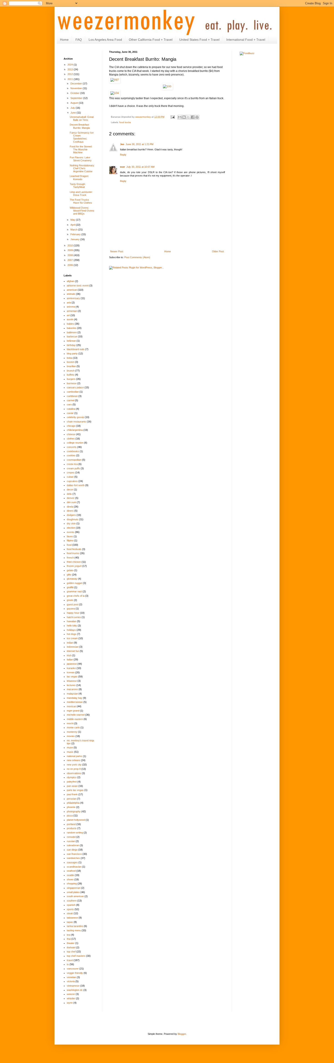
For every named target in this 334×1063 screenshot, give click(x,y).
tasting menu (74, 930)
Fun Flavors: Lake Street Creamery (81, 159)
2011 (70, 79)
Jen (122, 144)
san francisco (74, 854)
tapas (70, 922)
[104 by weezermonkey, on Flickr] (114, 93)
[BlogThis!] (184, 117)
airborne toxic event (78, 285)
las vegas (72, 676)
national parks (74, 756)
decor (70, 489)
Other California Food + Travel (150, 39)
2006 (70, 265)
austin (70, 319)
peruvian (71, 798)
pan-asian (72, 786)
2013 (70, 69)
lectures (71, 685)
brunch (71, 370)
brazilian (71, 366)
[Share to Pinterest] (197, 117)
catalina (71, 408)
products (72, 828)
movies (71, 736)
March (74, 229)
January (75, 239)
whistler (71, 998)
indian (70, 642)
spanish (71, 905)
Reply (123, 154)
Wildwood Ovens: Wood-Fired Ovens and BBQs (82, 210)
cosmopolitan (74, 459)
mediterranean (75, 702)
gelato (70, 570)
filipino (70, 540)
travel (70, 960)
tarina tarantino (75, 926)
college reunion (75, 442)
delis (69, 493)
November (76, 88)
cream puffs (73, 468)
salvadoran (73, 845)
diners (70, 510)
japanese (72, 663)
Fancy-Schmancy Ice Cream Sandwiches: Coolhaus (82, 137)
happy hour (73, 612)
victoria (71, 981)
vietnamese (73, 985)
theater (71, 943)
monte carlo (73, 727)
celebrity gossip (75, 417)
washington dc (75, 990)
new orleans (73, 760)
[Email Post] (172, 117)
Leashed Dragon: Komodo (79, 177)
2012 (70, 74)
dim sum (71, 502)
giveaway (72, 578)
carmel (70, 400)
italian (70, 659)
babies (70, 323)
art (68, 315)
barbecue (72, 336)
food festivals (74, 549)
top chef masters (76, 955)
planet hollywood (76, 819)
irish (69, 655)
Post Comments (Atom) (137, 257)
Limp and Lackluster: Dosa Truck (81, 193)
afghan (70, 281)
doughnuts (72, 519)
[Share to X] (188, 117)
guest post (72, 604)
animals (71, 294)
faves (70, 536)
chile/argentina (75, 430)
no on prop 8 (74, 769)
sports (70, 909)
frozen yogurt (74, 566)
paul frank (72, 794)
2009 (70, 250)
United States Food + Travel (199, 39)
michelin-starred (76, 714)
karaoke (71, 668)
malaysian (72, 693)
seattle (70, 875)
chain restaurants (76, 421)
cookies (71, 455)
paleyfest (72, 781)
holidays (71, 630)
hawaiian (71, 621)
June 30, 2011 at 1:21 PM (139, 144)
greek (70, 600)
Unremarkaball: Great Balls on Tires (82, 118)
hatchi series (74, 617)
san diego (72, 849)
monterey (72, 731)
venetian (71, 977)
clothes (71, 438)
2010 (70, 245)
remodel (71, 837)
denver (71, 498)
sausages (72, 862)
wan (122, 166)
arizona (71, 306)
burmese (72, 383)
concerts (72, 447)
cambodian (73, 391)
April (73, 224)
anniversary (73, 298)
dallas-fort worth (76, 485)
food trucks (125, 122)
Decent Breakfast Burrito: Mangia (80, 126)
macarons (72, 689)
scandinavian (74, 866)
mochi (70, 723)
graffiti (70, 587)
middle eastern (75, 719)
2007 (70, 260)
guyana (71, 608)
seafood (71, 870)
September (76, 98)
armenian (72, 311)
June (73, 112)
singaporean (73, 887)
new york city (74, 764)
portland (71, 824)
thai (69, 938)
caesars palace (75, 387)
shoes (70, 879)
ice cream (72, 638)
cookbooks (73, 451)
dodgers (71, 515)
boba (69, 357)
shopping (72, 883)
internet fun (73, 651)
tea (68, 934)
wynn (70, 1002)
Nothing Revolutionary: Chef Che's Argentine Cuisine (82, 168)
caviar (70, 413)
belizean (71, 340)
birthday (71, 345)
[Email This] (179, 117)
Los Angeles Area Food (105, 39)
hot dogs (71, 634)
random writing (75, 832)
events (70, 532)
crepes (71, 472)
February (75, 234)
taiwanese (72, 917)
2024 (70, 64)
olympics (72, 777)
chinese (71, 434)
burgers (71, 379)
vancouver (73, 968)
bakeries (71, 328)
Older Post (218, 251)
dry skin (71, 523)
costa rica (72, 464)
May (73, 219)
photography (74, 811)
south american (75, 896)
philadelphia (73, 802)
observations (74, 773)
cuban (70, 476)
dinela (70, 506)
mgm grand (73, 710)
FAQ (78, 39)
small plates (73, 892)
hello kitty (72, 625)
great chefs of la (76, 595)
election (71, 527)
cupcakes (72, 481)
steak (70, 913)
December (76, 83)
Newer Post (116, 251)
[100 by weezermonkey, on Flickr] (167, 86)
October (75, 93)
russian (71, 841)
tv (68, 964)
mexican (71, 706)
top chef (71, 951)
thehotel (71, 947)
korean (71, 672)
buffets (70, 374)
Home (64, 39)
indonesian (73, 646)
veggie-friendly (75, 973)
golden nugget (74, 583)
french (70, 557)
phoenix (71, 807)
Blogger (182, 1034)
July (73, 107)
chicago (71, 425)
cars (69, 404)
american (72, 289)
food (69, 544)
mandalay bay (74, 698)
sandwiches (73, 858)
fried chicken (74, 562)
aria (69, 302)
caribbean (72, 396)
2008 (70, 255)
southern (72, 900)
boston (70, 362)
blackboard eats (76, 349)
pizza (70, 815)
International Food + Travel (245, 39)
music (70, 751)
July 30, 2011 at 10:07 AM (140, 166)
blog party (72, 353)
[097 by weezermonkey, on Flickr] (114, 79)
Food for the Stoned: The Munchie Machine (81, 149)
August (74, 102)
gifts (69, 574)
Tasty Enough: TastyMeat (78, 185)
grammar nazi (74, 591)
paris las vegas (75, 790)
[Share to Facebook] (192, 117)
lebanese (72, 680)
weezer (71, 994)
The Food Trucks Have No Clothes (81, 201)
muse (70, 747)
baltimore (72, 332)
